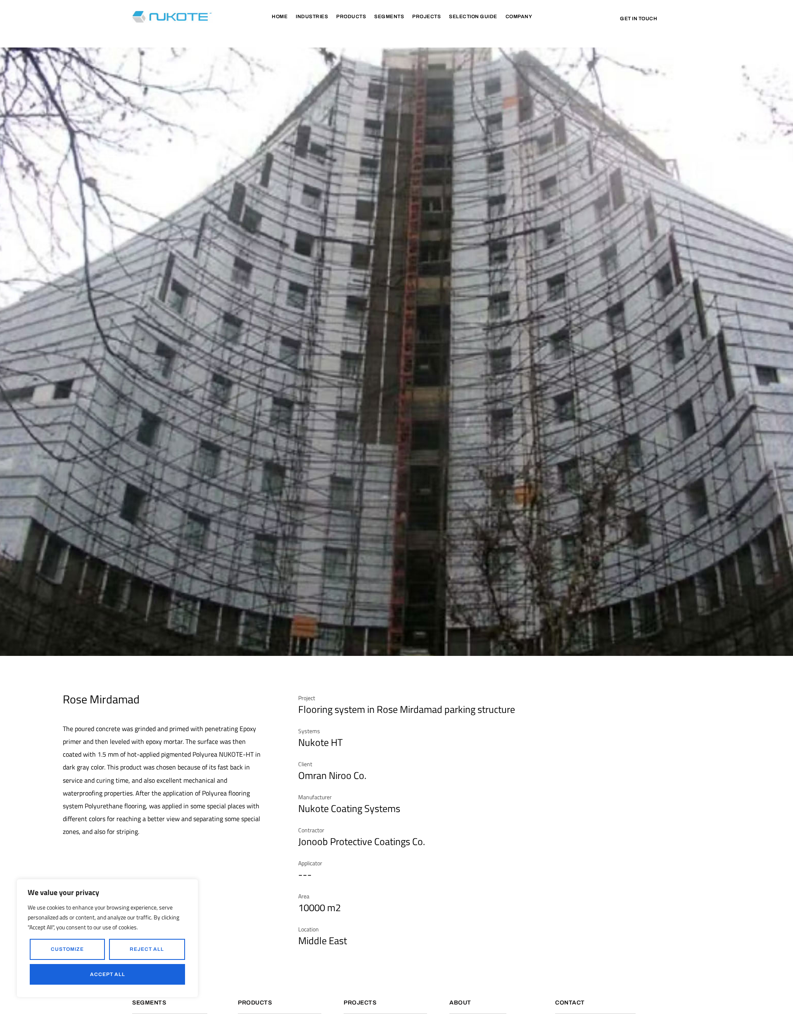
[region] (107, 938)
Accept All (107, 974)
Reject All (147, 949)
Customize (67, 949)
